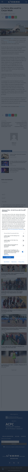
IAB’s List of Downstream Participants (15, 229)
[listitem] (14, 233)
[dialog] (14, 236)
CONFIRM (8, 257)
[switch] (23, 236)
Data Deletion (6, 261)
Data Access (14, 261)
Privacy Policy (21, 261)
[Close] (25, 210)
